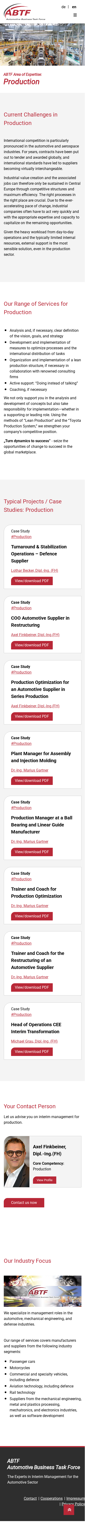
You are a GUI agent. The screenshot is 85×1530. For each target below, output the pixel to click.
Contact (30, 1498)
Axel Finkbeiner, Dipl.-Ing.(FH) (35, 635)
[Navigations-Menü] (75, 15)
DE (63, 7)
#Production (21, 537)
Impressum (75, 1498)
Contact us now (24, 1202)
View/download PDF (32, 581)
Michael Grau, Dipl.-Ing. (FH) (34, 1041)
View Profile (45, 1180)
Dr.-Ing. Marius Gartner (29, 770)
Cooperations (51, 1498)
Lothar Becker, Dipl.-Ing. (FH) (34, 570)
